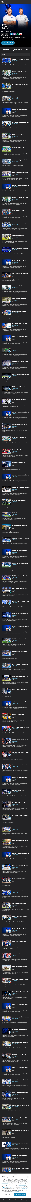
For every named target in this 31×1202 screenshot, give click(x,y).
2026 (3, 54)
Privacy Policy (5, 1183)
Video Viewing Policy (8, 1187)
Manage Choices (9, 1194)
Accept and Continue (19, 1194)
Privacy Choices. (22, 1185)
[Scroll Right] (29, 49)
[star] (6, 34)
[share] (2, 34)
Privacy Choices (23, 1188)
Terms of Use (16, 1191)
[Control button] (27, 1177)
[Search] (27, 2)
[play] (9, 61)
